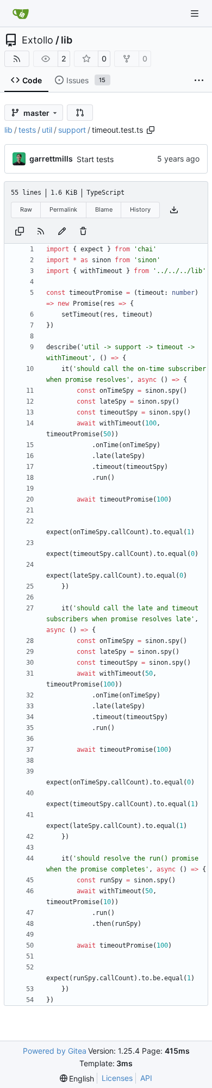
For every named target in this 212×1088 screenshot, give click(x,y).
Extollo (37, 40)
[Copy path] (150, 130)
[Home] (20, 13)
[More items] (199, 80)
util (47, 129)
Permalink (63, 209)
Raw (26, 209)
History (140, 209)
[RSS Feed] (16, 59)
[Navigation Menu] (196, 13)
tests (27, 129)
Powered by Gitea (54, 1050)
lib (66, 40)
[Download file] (174, 210)
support (72, 129)
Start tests (95, 159)
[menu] (77, 1078)
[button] (80, 112)
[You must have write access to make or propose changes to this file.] (83, 231)
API (146, 1078)
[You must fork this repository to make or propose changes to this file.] (62, 231)
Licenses (117, 1078)
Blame (104, 209)
